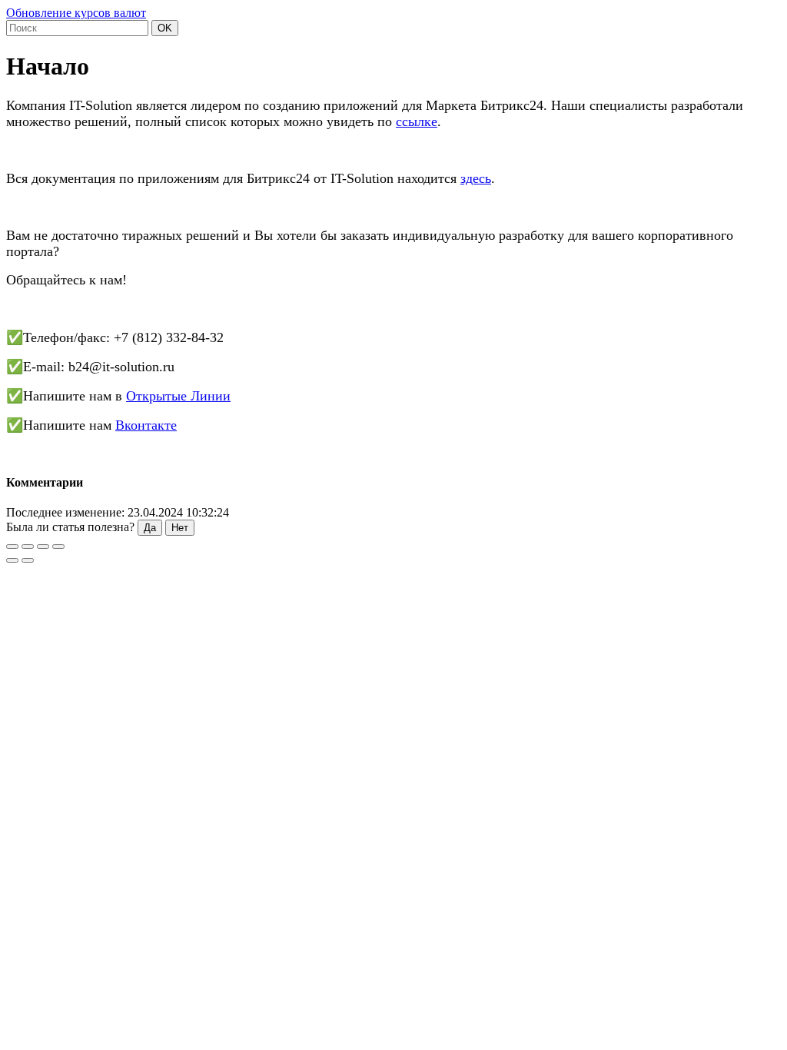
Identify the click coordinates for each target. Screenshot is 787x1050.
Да (150, 527)
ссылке (416, 121)
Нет (179, 527)
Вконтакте (146, 425)
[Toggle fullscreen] (43, 546)
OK (165, 28)
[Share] (28, 546)
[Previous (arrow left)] (12, 560)
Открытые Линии (178, 396)
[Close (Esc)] (12, 546)
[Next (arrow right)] (28, 560)
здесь (475, 178)
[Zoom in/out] (58, 546)
